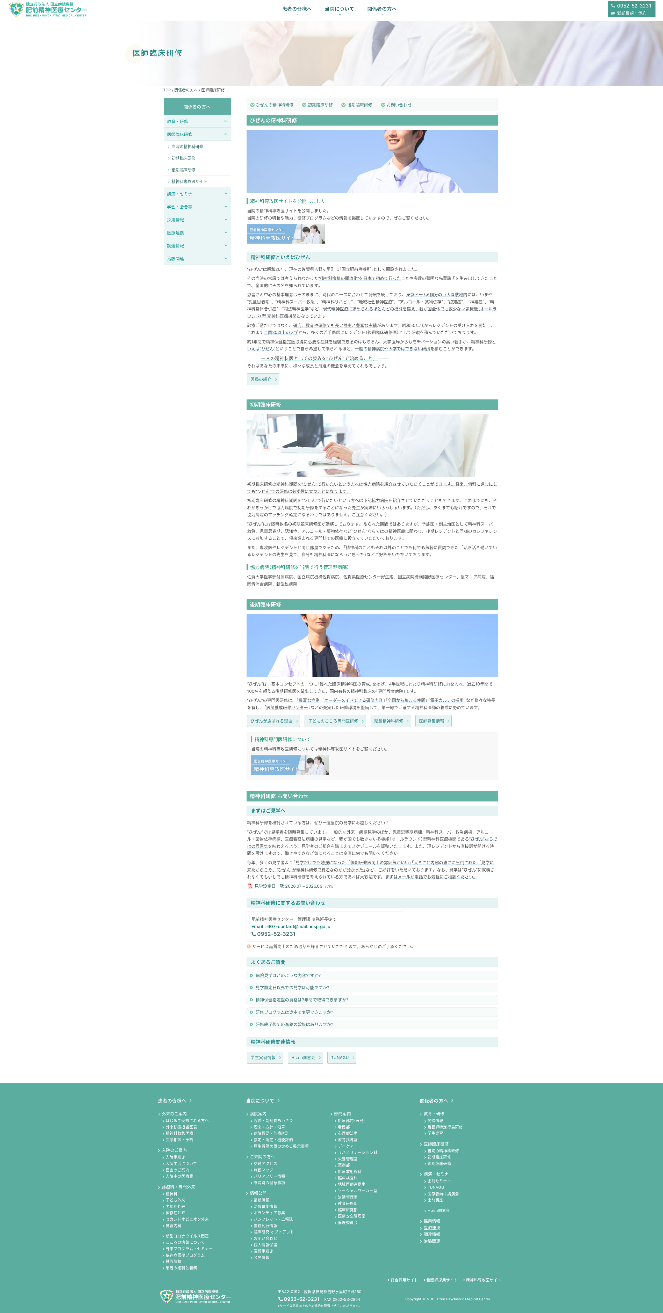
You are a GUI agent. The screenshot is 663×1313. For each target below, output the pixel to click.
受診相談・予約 (179, 1139)
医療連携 (432, 1227)
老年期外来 (175, 1206)
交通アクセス (265, 1163)
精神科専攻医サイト (483, 1280)
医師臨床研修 (436, 1144)
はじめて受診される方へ (187, 1121)
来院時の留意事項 (269, 1182)
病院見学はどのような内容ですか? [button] (288, 975)
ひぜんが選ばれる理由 (271, 721)
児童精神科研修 (388, 721)
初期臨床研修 (320, 104)
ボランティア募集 (269, 1213)
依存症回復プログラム (185, 1255)
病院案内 (258, 1113)
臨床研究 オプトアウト (274, 1232)
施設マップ (263, 1170)
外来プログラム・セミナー (189, 1248)
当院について (339, 9)
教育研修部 (348, 1203)
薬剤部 (344, 1165)
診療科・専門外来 (178, 1187)
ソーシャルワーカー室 (357, 1190)
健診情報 (174, 1261)
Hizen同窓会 (303, 1057)
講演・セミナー (438, 1174)
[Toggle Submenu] (226, 121)
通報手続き (263, 1251)
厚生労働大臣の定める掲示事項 (281, 1146)
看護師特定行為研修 (445, 1127)
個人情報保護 (265, 1245)
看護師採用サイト (442, 1280)
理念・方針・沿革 (269, 1127)
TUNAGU (340, 1057)
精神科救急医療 (179, 1133)
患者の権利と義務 (181, 1268)
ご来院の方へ (262, 1156)
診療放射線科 (350, 1172)
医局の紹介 (260, 379)
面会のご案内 (177, 1170)
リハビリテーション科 (357, 1152)
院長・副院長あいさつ (273, 1121)
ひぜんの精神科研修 (274, 104)
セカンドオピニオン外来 (187, 1219)
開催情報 (435, 1121)
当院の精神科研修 (443, 1151)
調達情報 (432, 1234)
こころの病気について (185, 1242)
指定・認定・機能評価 (273, 1139)
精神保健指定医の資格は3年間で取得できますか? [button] (302, 999)
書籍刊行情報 (265, 1225)
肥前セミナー (439, 1181)
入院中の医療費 (179, 1176)
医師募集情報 (431, 721)
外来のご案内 (174, 1113)
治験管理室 (348, 1197)
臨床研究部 (348, 1210)
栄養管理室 (348, 1159)
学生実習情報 (263, 1057)
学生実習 (435, 1133)
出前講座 (435, 1200)
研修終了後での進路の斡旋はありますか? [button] (294, 1024)
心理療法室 (348, 1133)
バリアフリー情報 (269, 1176)
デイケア (346, 1146)
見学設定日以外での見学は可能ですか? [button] (292, 987)
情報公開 (258, 1193)
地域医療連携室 (351, 1184)
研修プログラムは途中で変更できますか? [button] (294, 1012)
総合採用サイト (404, 1280)
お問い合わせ (399, 104)
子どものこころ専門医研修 (333, 721)
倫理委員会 (348, 1223)
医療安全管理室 (351, 1216)
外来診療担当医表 (181, 1127)
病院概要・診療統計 (271, 1133)
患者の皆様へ (297, 9)
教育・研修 (434, 1113)
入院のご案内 (174, 1150)
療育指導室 (348, 1139)
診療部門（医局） (351, 1121)
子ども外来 (175, 1200)
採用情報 (432, 1221)
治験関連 (432, 1241)
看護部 (344, 1127)
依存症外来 (175, 1213)
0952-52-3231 (276, 934)
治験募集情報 (265, 1206)
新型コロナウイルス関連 (187, 1236)
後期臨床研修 (359, 104)
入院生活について (181, 1163)
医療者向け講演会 (443, 1194)
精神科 (172, 1194)
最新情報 (262, 1200)
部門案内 (342, 1113)
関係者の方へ (382, 9)
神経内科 (174, 1225)
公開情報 (262, 1257)
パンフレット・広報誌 (273, 1219)
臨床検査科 (348, 1178)
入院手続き (175, 1157)
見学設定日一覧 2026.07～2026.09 (294, 886)
